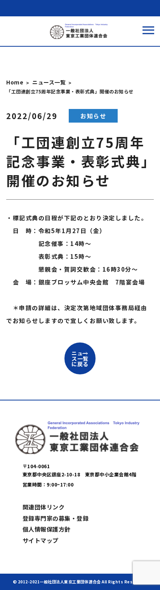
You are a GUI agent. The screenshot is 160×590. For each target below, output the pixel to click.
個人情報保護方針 (47, 529)
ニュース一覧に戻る (80, 358)
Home (14, 82)
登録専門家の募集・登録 (56, 518)
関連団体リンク (44, 507)
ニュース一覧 (49, 82)
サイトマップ (41, 540)
